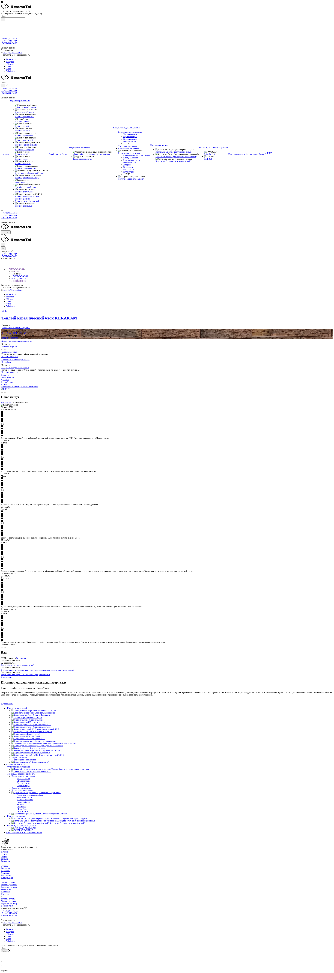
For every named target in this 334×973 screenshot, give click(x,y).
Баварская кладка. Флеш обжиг (15, 367)
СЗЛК (4, 311)
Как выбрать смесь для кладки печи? (17, 665)
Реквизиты (6, 889)
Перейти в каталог (9, 338)
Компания (5, 861)
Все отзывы (6, 402)
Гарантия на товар (9, 887)
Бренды (4, 859)
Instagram (10, 62)
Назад (16, 271)
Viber (8, 66)
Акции (4, 854)
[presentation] (2, 647)
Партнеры (5, 870)
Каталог (4, 852)
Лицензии (5, 873)
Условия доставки (9, 885)
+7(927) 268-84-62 (9, 43)
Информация (7, 878)
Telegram (10, 64)
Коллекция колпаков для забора (15, 360)
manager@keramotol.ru (12, 52)
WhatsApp (10, 71)
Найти (4, 951)
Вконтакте (11, 59)
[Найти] (3, 19)
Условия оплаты (8, 882)
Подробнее (6, 362)
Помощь (4, 894)
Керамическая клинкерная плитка (16, 341)
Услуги (4, 856)
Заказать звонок (18, 281)
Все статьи (21, 658)
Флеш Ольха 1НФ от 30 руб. (14, 333)
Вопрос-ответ (7, 906)
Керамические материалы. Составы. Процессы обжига (25, 674)
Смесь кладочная (9, 352)
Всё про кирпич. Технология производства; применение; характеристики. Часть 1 (37, 670)
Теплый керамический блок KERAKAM (39, 318)
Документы (6, 875)
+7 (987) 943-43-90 (10, 38)
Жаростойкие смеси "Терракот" (16, 328)
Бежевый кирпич (9, 346)
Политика (5, 892)
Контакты (5, 868)
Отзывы (4, 866)
